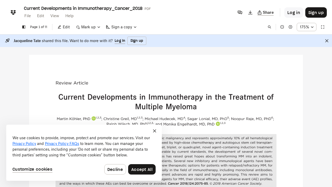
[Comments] (240, 12)
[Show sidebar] (24, 27)
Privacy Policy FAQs (62, 143)
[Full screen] (323, 27)
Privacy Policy (24, 143)
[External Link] (94, 118)
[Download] (250, 12)
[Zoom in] (290, 27)
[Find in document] (269, 27)
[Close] (327, 41)
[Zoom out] (282, 27)
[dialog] (84, 153)
